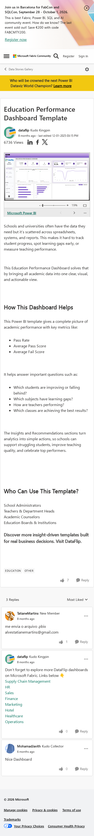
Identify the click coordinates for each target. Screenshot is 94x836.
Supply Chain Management (27, 681)
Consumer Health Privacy (66, 826)
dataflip (23, 130)
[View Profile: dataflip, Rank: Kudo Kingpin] (10, 133)
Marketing (13, 704)
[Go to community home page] (32, 56)
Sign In (83, 56)
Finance (11, 698)
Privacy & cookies (45, 810)
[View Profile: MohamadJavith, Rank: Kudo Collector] (10, 748)
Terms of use (71, 810)
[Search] (56, 56)
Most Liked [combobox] (77, 599)
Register (68, 56)
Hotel (9, 710)
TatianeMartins (28, 613)
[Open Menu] (87, 69)
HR (7, 686)
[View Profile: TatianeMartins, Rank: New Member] (10, 616)
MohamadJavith (29, 746)
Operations (14, 721)
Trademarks (12, 819)
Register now (16, 39)
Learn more (63, 85)
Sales (9, 692)
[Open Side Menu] (6, 56)
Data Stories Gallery (21, 69)
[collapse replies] (47, 609)
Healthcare (14, 715)
